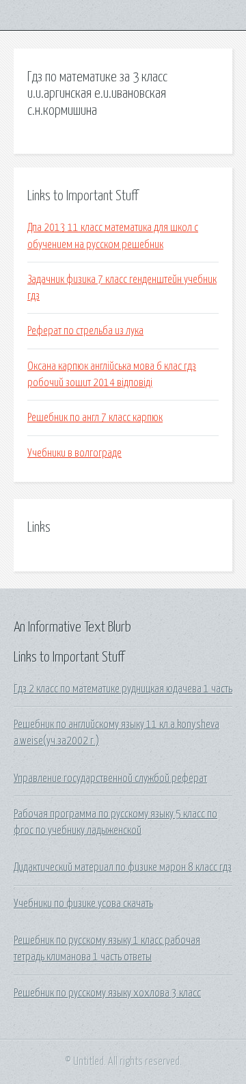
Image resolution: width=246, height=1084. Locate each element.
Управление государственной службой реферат (110, 778)
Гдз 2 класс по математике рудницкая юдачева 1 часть (123, 688)
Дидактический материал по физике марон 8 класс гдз (123, 867)
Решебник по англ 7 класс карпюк (95, 417)
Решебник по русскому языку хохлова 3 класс (107, 993)
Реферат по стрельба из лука (85, 330)
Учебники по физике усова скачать (83, 903)
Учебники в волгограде (74, 453)
